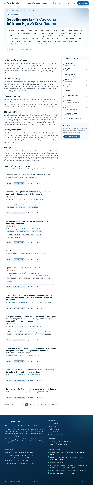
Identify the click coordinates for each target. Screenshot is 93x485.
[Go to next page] (56, 404)
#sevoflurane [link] (33, 11)
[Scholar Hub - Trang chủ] (11, 3)
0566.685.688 (59, 460)
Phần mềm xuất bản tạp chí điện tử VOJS (17, 458)
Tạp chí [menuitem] (45, 3)
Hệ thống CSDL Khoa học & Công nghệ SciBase (19, 452)
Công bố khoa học (53, 423)
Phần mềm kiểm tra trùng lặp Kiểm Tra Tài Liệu (19, 455)
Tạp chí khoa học (53, 426)
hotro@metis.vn (58, 462)
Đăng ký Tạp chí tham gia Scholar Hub (59, 441)
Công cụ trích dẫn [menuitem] (69, 3)
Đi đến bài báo (20, 183)
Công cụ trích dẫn (53, 432)
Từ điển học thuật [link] (21, 11)
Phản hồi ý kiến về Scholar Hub (57, 444)
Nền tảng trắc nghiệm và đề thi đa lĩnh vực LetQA (20, 463)
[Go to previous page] (22, 404)
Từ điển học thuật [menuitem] (55, 3)
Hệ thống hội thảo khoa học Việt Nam (17, 460)
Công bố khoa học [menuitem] (34, 3)
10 (53, 404)
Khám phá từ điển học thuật (71, 118)
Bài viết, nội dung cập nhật (56, 434)
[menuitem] (83, 3)
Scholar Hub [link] (10, 11)
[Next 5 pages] (49, 404)
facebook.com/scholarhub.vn (65, 473)
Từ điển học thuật (53, 429)
